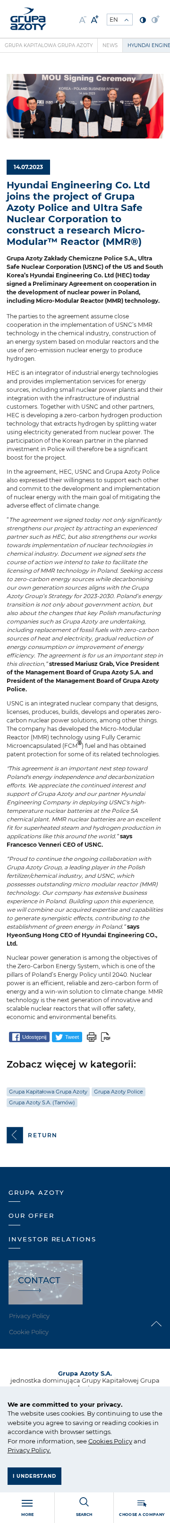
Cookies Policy (110, 1441)
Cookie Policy (29, 1332)
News (110, 45)
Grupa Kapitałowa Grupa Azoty (49, 45)
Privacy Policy (29, 1450)
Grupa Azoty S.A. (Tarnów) (42, 1102)
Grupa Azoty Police (118, 1091)
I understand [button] (34, 1476)
